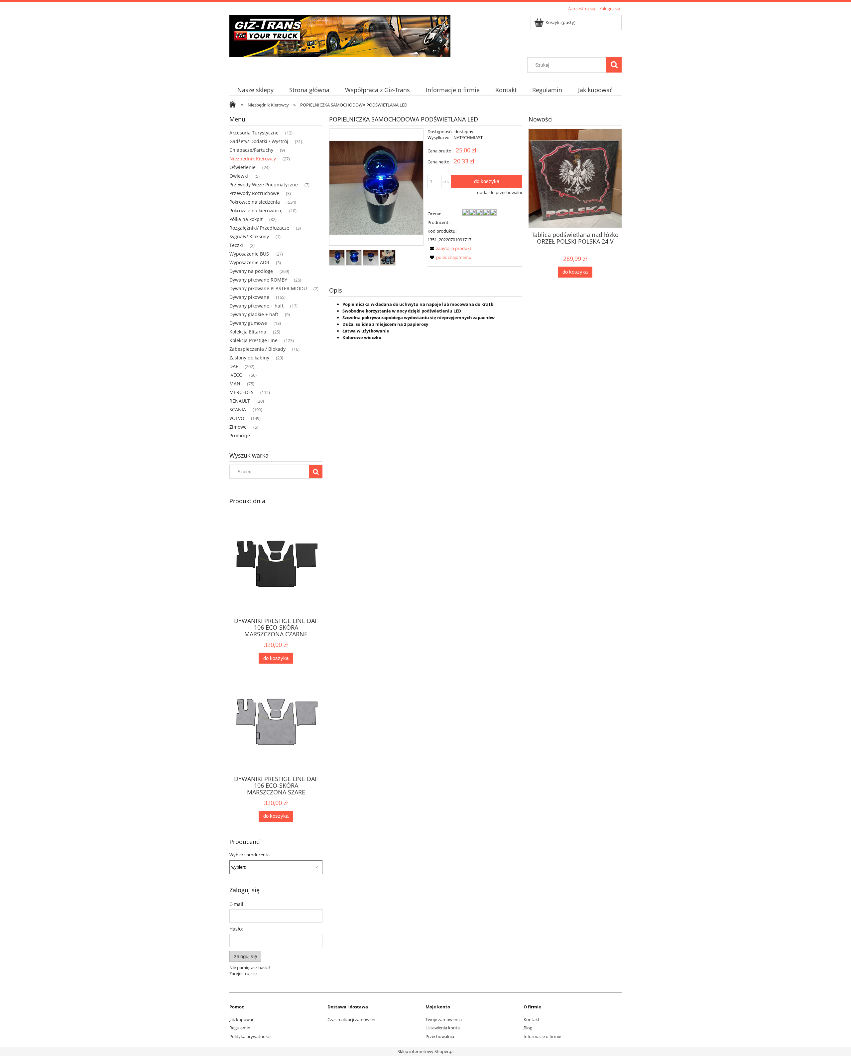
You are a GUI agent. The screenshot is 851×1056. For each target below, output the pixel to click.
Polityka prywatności (250, 1036)
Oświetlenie (242, 167)
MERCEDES (241, 392)
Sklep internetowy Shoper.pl (425, 1051)
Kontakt (532, 1019)
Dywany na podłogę (251, 271)
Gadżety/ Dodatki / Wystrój (258, 141)
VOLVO (236, 418)
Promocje (239, 435)
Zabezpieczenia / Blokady (257, 349)
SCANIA (237, 409)
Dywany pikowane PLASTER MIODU (268, 288)
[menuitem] (255, 90)
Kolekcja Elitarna (247, 331)
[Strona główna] (339, 35)
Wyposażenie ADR (249, 262)
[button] (449, 248)
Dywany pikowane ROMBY (258, 280)
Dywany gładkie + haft (253, 314)
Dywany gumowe (248, 323)
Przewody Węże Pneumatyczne (263, 184)
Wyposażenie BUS (249, 254)
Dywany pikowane (249, 297)
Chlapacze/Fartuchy (251, 150)
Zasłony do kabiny (249, 357)
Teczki (236, 245)
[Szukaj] (614, 65)
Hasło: (236, 929)
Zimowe (238, 427)
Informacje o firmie (542, 1036)
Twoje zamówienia (444, 1019)
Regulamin (239, 1028)
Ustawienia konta (443, 1028)
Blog (528, 1028)
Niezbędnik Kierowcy (252, 158)
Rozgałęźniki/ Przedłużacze (259, 228)
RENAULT (239, 401)
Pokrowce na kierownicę (256, 210)
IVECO (236, 375)
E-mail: (237, 904)
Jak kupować (241, 1019)
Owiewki (238, 176)
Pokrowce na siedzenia (254, 202)
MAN (234, 383)
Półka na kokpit (246, 219)
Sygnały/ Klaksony (249, 236)
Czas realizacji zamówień (351, 1019)
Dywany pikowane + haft (256, 306)
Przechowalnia (440, 1036)
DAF (233, 366)
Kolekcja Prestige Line (253, 340)
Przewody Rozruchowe (254, 193)
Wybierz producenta (249, 854)
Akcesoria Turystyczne (254, 132)
